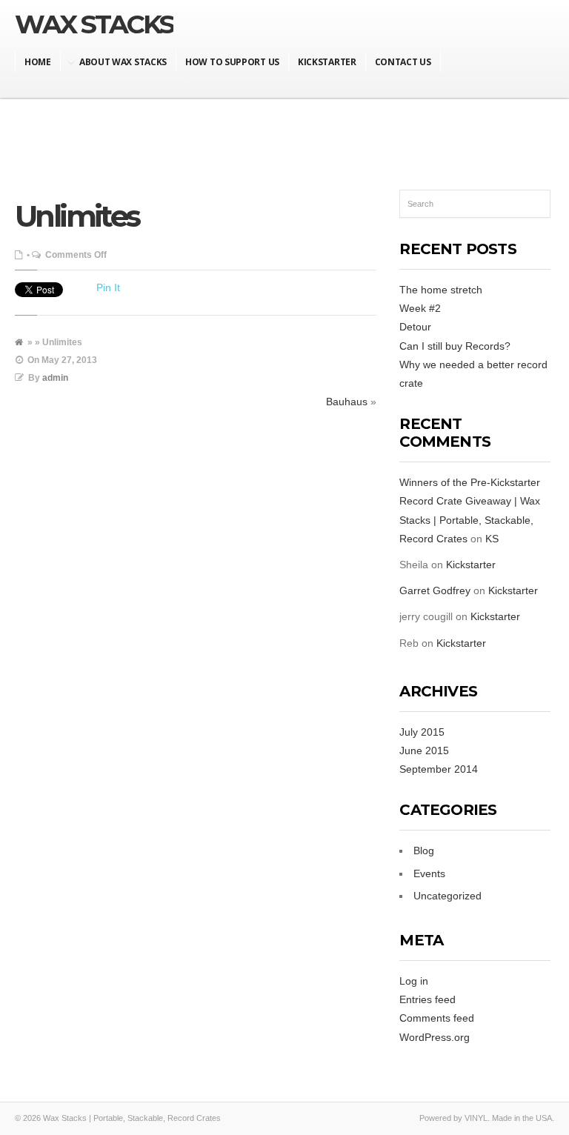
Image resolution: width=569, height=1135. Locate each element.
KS (492, 539)
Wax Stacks (94, 24)
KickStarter (327, 62)
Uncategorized (447, 896)
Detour (415, 327)
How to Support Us (232, 62)
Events (429, 873)
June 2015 (424, 750)
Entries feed (427, 999)
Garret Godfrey (434, 590)
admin (55, 378)
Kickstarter (471, 564)
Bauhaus (346, 401)
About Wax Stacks (123, 62)
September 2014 (438, 769)
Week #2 (420, 308)
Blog (423, 850)
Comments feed (436, 1018)
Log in (413, 981)
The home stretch (440, 290)
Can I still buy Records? (454, 346)
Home (37, 62)
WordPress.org (434, 1037)
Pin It (108, 287)
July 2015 (422, 732)
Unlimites (77, 216)
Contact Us (403, 62)
